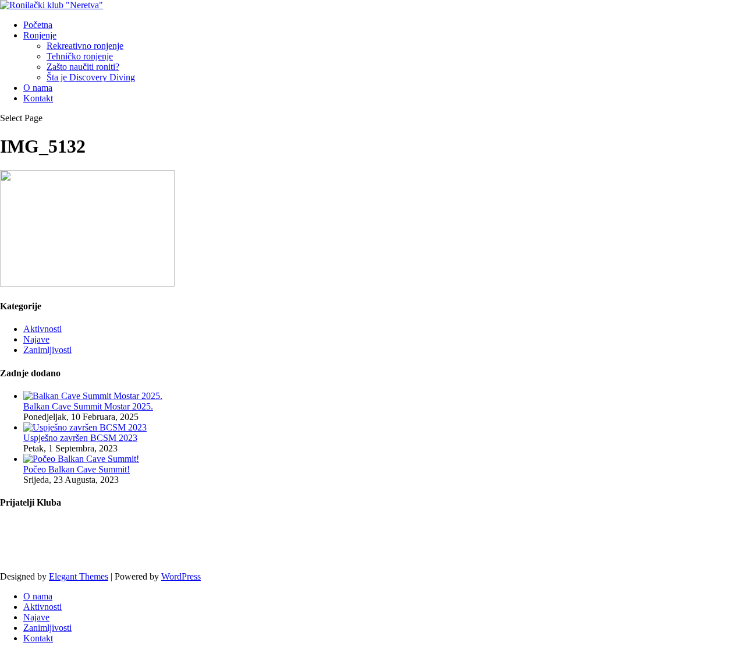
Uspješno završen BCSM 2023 (80, 438)
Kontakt (38, 98)
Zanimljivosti (47, 350)
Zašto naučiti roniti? (83, 67)
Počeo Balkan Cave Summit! (76, 469)
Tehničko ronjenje (80, 56)
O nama (37, 88)
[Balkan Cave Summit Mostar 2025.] (92, 396)
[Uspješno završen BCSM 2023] (85, 427)
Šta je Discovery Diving (91, 77)
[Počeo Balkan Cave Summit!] (81, 459)
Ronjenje (39, 35)
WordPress (181, 576)
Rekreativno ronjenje (85, 46)
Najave (36, 339)
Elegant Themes (78, 576)
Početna (37, 25)
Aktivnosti (42, 329)
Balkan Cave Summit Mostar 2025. (88, 406)
